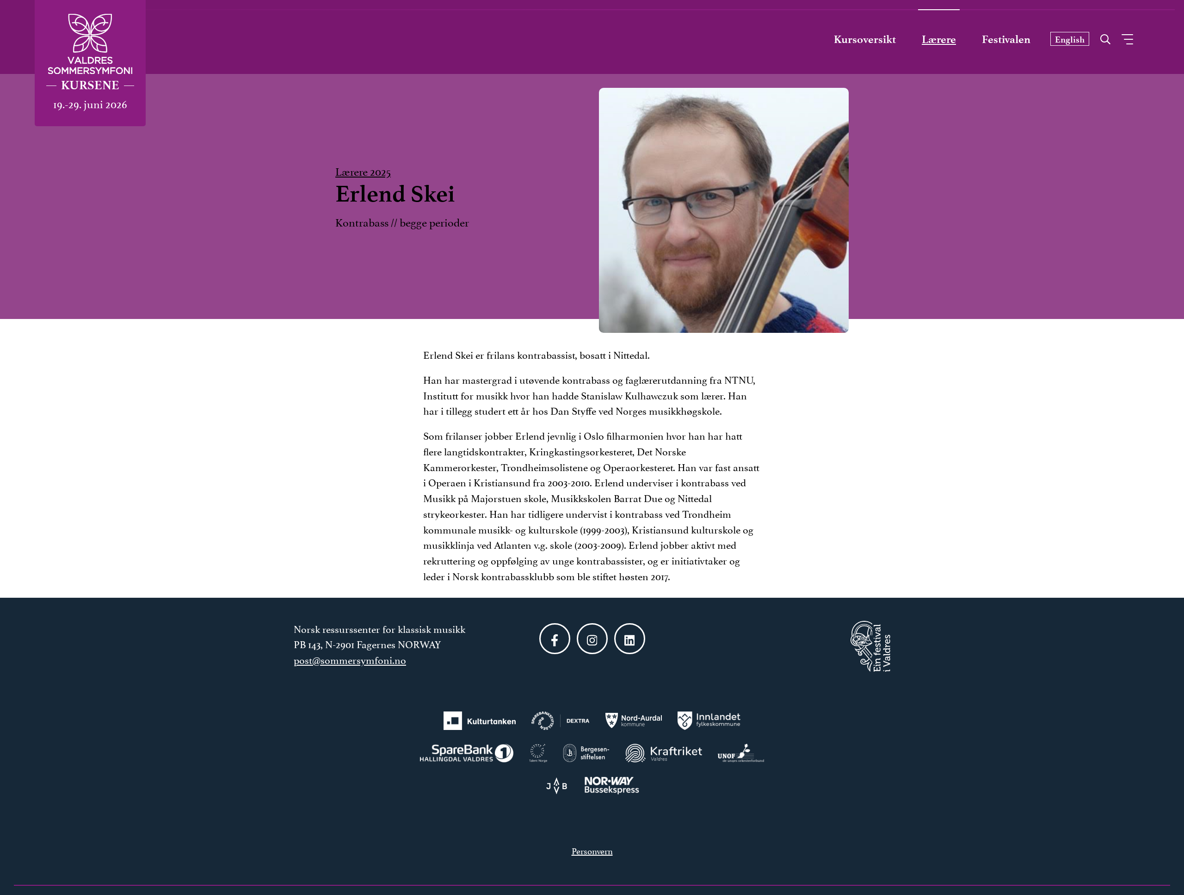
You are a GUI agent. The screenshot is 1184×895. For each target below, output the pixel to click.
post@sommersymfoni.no (350, 659)
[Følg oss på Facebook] (554, 638)
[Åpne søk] (1105, 37)
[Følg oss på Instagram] (592, 638)
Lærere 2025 (363, 170)
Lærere (939, 39)
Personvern (592, 850)
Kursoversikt (865, 39)
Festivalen (1006, 39)
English (1070, 39)
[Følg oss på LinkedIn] (629, 638)
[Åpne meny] (1127, 39)
